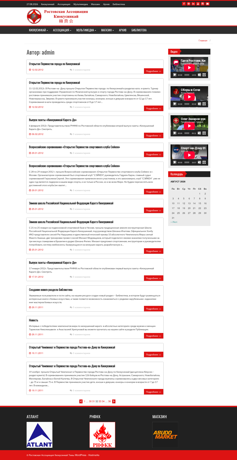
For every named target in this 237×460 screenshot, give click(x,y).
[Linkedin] (193, 3)
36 (109, 401)
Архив (106, 4)
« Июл (174, 221)
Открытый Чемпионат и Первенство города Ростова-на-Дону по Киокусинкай (72, 347)
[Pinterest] (189, 3)
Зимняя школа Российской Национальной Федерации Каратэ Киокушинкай (71, 203)
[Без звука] (199, 75)
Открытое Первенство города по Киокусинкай (54, 64)
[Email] (207, 3)
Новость (33, 320)
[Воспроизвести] (174, 75)
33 (100, 401)
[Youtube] (198, 3)
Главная (203, 40)
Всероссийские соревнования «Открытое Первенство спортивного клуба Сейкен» (74, 147)
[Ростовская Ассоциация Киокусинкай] (58, 16)
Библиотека (119, 4)
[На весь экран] (204, 75)
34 (103, 401)
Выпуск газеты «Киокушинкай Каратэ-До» (53, 120)
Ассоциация (64, 4)
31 (93, 401)
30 (90, 401)
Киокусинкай (47, 4)
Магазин (95, 4)
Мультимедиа (81, 4)
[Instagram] (203, 3)
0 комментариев (81, 69)
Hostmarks (93, 455)
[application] (189, 67)
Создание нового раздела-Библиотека (50, 289)
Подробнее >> (153, 71)
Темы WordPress (77, 455)
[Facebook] (184, 3)
